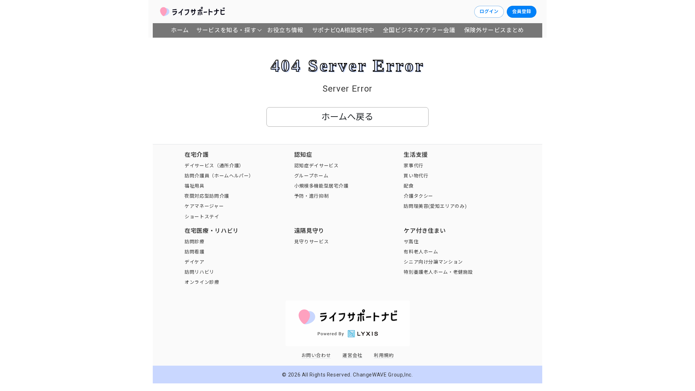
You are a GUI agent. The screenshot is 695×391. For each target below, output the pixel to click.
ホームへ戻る (347, 117)
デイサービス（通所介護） (214, 165)
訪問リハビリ (199, 272)
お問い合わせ (316, 355)
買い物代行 (416, 175)
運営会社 (352, 355)
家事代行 (414, 165)
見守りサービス (311, 241)
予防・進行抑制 (311, 196)
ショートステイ (202, 216)
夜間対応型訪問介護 (207, 196)
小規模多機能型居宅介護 (321, 186)
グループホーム (311, 175)
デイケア (195, 262)
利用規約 (384, 355)
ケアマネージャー (204, 206)
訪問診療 (195, 241)
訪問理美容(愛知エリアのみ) (435, 206)
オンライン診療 (202, 282)
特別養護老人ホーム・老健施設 (438, 272)
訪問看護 (195, 252)
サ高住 (411, 241)
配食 (408, 186)
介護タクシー (418, 196)
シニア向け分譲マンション (433, 262)
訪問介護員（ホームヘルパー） (219, 175)
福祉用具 (195, 186)
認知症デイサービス (316, 165)
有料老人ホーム (421, 252)
